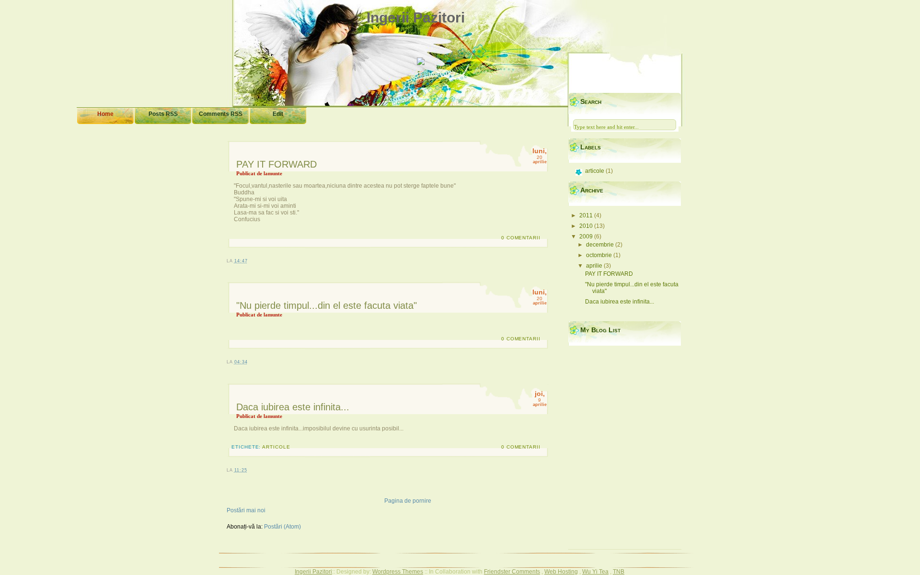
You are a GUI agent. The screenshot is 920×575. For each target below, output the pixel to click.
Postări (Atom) (282, 526)
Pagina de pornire (407, 500)
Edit (278, 114)
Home (105, 114)
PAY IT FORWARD (276, 164)
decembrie (600, 244)
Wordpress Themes (397, 571)
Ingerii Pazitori (416, 17)
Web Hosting (561, 571)
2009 (586, 236)
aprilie (595, 265)
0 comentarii (520, 237)
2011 (586, 215)
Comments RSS (220, 114)
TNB (618, 571)
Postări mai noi (246, 510)
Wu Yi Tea (595, 571)
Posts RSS (163, 114)
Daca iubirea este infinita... (292, 407)
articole (276, 447)
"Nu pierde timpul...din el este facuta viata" (326, 305)
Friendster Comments (512, 571)
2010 (586, 226)
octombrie (599, 255)
